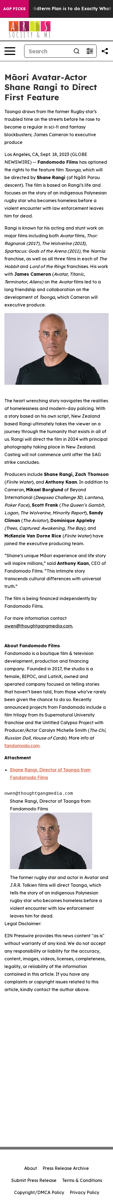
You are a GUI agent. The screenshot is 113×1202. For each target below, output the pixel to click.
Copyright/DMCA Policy (39, 1192)
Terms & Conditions (82, 1180)
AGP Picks (14, 8)
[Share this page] (105, 51)
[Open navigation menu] (9, 51)
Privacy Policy (84, 1192)
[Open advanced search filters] (89, 51)
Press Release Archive (66, 1168)
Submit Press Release (33, 1180)
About (30, 1168)
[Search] (76, 51)
